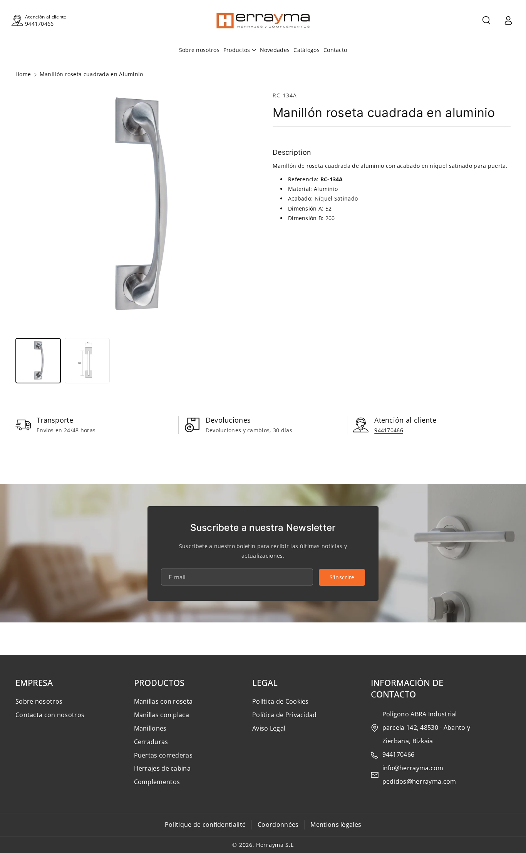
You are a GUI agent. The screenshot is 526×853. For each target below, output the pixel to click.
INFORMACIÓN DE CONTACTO (407, 688)
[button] (486, 20)
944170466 (39, 23)
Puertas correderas (163, 755)
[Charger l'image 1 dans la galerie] (38, 360)
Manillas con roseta (163, 701)
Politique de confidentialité (205, 824)
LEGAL (265, 682)
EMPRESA (34, 682)
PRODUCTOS (159, 682)
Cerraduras (151, 742)
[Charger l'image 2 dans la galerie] (87, 360)
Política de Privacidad (284, 715)
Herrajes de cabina (162, 768)
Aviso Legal (268, 728)
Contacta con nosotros (49, 715)
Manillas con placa (161, 715)
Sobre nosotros (38, 701)
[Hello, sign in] (508, 20)
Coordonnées (278, 824)
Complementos (157, 782)
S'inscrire (342, 577)
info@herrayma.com (413, 768)
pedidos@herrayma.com (419, 781)
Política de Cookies (280, 701)
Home (23, 74)
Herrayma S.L (274, 844)
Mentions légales (335, 824)
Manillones (150, 728)
